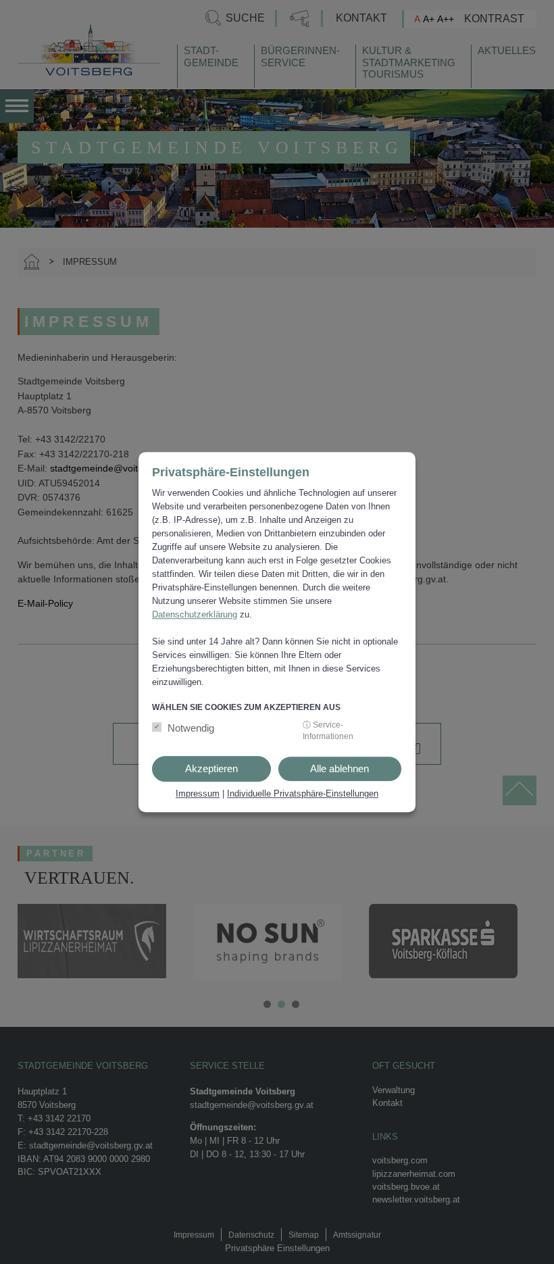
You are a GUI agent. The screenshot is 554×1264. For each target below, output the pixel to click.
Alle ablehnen (339, 768)
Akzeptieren (211, 768)
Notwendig (191, 728)
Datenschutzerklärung (194, 614)
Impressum (198, 793)
